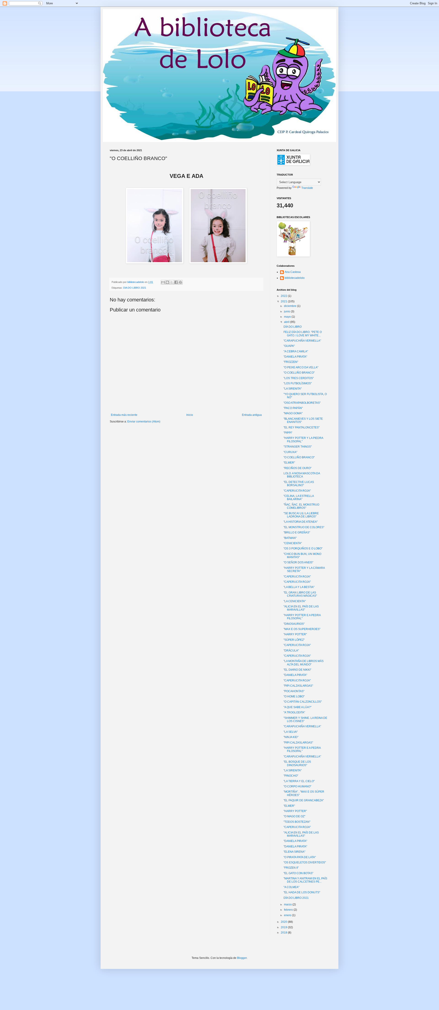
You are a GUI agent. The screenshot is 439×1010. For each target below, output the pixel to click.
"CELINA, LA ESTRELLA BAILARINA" (299, 497)
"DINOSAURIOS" (294, 623)
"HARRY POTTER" (295, 634)
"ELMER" (289, 462)
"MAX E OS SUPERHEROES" (302, 629)
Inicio (189, 415)
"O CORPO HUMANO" (297, 786)
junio (287, 311)
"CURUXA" (290, 452)
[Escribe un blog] (167, 282)
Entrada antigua (252, 415)
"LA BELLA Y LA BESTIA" (299, 587)
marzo (288, 904)
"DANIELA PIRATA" (295, 356)
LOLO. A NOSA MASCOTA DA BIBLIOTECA (302, 475)
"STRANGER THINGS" (298, 446)
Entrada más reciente (124, 415)
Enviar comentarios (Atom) (143, 421)
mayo (288, 316)
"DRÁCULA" (291, 650)
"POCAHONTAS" (294, 691)
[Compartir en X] (171, 282)
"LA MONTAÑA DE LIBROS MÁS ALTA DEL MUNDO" (304, 662)
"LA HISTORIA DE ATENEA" (301, 521)
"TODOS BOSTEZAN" (297, 821)
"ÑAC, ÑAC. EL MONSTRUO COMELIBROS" (301, 506)
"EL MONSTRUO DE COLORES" (304, 527)
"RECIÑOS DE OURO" (297, 468)
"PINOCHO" (291, 775)
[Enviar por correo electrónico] (163, 282)
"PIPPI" (288, 432)
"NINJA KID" (291, 737)
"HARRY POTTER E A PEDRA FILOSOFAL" (302, 617)
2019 (284, 927)
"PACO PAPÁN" (293, 408)
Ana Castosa (293, 272)
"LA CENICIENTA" (295, 601)
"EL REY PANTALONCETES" (301, 427)
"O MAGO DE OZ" (294, 816)
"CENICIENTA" (293, 543)
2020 (284, 921)
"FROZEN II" (291, 867)
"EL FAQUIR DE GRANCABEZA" (304, 800)
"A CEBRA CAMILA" (296, 351)
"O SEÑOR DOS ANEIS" (298, 562)
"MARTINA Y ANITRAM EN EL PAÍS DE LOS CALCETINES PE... (305, 880)
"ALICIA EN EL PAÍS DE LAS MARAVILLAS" (301, 608)
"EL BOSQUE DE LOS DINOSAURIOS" (297, 763)
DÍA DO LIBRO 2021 (296, 897)
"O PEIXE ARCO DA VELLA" (301, 367)
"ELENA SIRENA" (294, 851)
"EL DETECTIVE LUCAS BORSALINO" (299, 483)
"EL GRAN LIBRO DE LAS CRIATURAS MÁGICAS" (300, 594)
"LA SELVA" (291, 731)
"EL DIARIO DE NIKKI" (297, 669)
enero (288, 915)
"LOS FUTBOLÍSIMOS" (298, 383)
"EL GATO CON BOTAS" (298, 873)
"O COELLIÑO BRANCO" (299, 372)
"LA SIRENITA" (293, 388)
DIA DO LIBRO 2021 (134, 287)
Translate (307, 188)
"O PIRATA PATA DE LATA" (300, 857)
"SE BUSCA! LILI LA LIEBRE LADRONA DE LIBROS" (301, 515)
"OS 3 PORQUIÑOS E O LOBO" (303, 548)
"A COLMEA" (291, 887)
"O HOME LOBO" (294, 696)
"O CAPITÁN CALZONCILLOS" (303, 701)
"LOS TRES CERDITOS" (299, 378)
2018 (284, 932)
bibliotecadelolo (295, 278)
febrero (289, 909)
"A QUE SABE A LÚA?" (297, 707)
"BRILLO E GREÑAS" (297, 532)
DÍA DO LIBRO (293, 326)
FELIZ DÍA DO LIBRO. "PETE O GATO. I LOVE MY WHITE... (303, 333)
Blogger (242, 958)
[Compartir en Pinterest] (180, 282)
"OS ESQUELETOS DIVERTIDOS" (305, 862)
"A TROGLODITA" (294, 712)
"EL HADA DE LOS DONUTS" (302, 892)
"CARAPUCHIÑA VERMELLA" (302, 340)
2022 (284, 296)
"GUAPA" (289, 346)
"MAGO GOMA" (293, 413)
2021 (284, 301)
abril (287, 322)
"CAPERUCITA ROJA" (297, 490)
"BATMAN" (290, 538)
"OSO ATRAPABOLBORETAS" (302, 402)
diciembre (290, 306)
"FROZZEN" (291, 362)
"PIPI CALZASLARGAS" (298, 685)
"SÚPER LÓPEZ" (294, 639)
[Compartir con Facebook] (176, 282)
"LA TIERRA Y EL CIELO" (299, 781)
